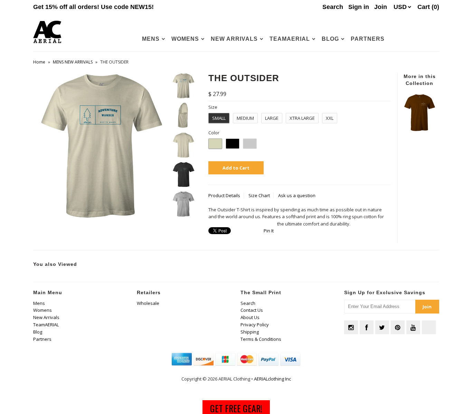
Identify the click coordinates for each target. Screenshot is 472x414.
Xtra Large (302, 118)
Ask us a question (296, 195)
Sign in (358, 6)
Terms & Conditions (260, 339)
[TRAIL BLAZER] (419, 129)
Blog (330, 39)
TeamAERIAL (290, 39)
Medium (245, 118)
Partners (368, 39)
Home (39, 62)
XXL (329, 118)
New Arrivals (234, 39)
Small (219, 118)
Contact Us (251, 310)
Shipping (249, 332)
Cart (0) (428, 6)
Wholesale (148, 303)
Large (272, 118)
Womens (185, 39)
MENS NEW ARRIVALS (73, 62)
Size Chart (259, 195)
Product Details (224, 195)
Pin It (269, 231)
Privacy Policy (254, 324)
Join (380, 6)
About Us (249, 317)
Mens (151, 39)
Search (247, 303)
